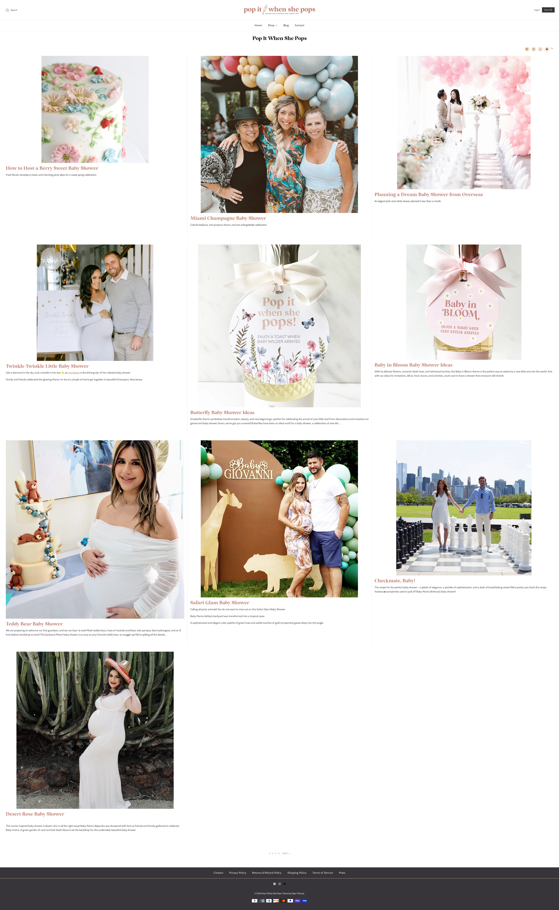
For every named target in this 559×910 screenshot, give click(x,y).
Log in (537, 10)
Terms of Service (322, 872)
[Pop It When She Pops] (279, 5)
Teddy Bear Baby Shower (34, 624)
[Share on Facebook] (527, 49)
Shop (272, 25)
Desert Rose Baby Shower (35, 814)
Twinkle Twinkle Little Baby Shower (47, 366)
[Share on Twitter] (533, 49)
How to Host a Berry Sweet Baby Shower (52, 168)
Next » (286, 853)
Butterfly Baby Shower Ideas (222, 412)
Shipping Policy (297, 872)
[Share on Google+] (540, 49)
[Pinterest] (284, 884)
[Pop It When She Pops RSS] (551, 48)
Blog (286, 25)
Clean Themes (298, 893)
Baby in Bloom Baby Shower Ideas (413, 365)
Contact (299, 25)
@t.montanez (72, 372)
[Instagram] (279, 884)
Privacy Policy (237, 872)
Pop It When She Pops (271, 893)
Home (258, 25)
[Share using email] (547, 49)
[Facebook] (275, 884)
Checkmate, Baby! (395, 580)
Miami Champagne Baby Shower (228, 218)
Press (342, 872)
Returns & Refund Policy (267, 872)
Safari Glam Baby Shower (219, 602)
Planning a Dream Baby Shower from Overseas (429, 194)
